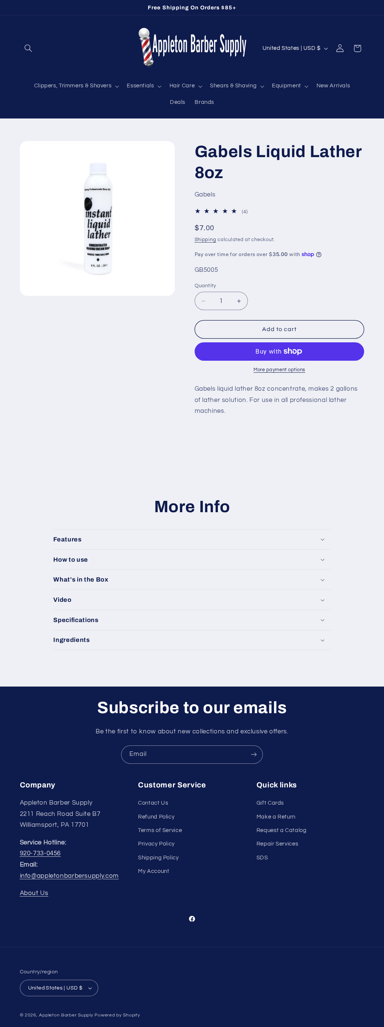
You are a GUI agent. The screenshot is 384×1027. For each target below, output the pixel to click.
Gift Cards (270, 803)
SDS (262, 858)
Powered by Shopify (117, 1015)
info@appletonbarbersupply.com (69, 876)
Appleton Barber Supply (66, 1015)
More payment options (279, 369)
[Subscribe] (253, 754)
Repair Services (277, 844)
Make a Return (276, 817)
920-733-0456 (40, 853)
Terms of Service (160, 830)
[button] (28, 48)
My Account (153, 871)
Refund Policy (156, 817)
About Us (34, 893)
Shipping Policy (158, 858)
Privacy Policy (156, 844)
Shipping (205, 239)
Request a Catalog (281, 830)
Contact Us (153, 803)
